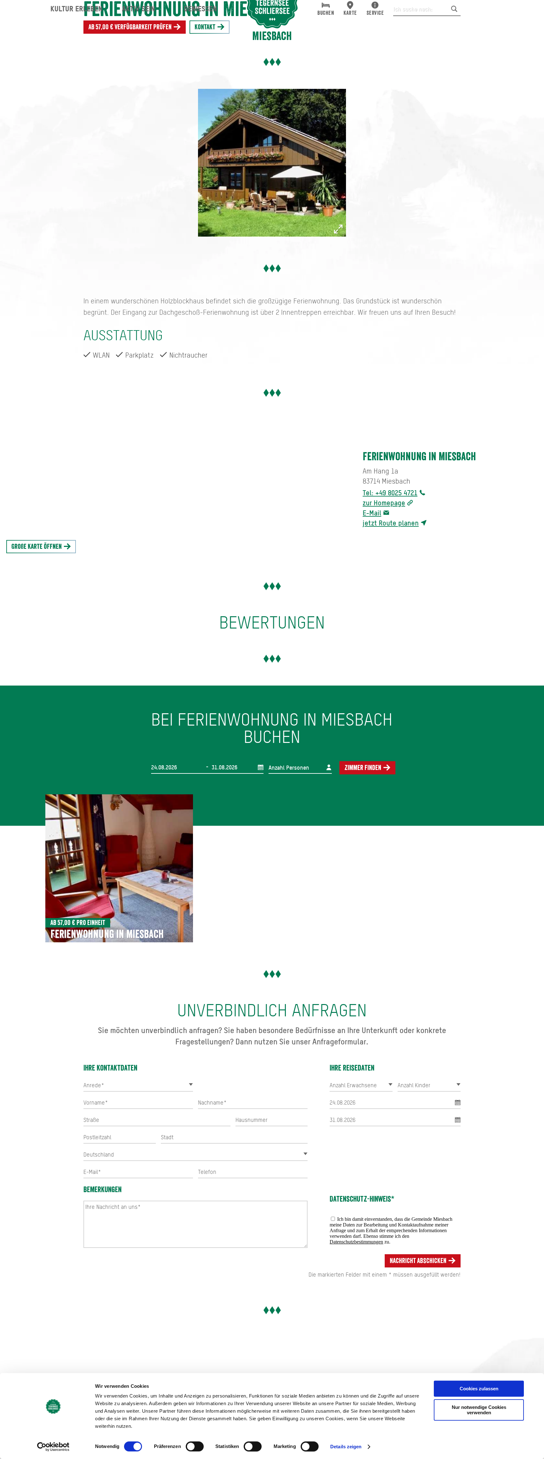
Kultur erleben (76, 8)
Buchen (325, 13)
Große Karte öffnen (37, 546)
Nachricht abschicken (419, 1260)
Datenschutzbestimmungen (356, 1241)
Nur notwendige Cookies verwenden (479, 1409)
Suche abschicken (454, 9)
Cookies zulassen (479, 1388)
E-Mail (372, 512)
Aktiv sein (138, 8)
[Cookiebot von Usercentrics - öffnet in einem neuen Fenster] (53, 1446)
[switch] (195, 1446)
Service (375, 13)
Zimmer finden (363, 767)
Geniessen (200, 8)
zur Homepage (384, 502)
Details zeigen (345, 1446)
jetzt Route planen (391, 523)
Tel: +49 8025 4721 (390, 492)
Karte (350, 13)
